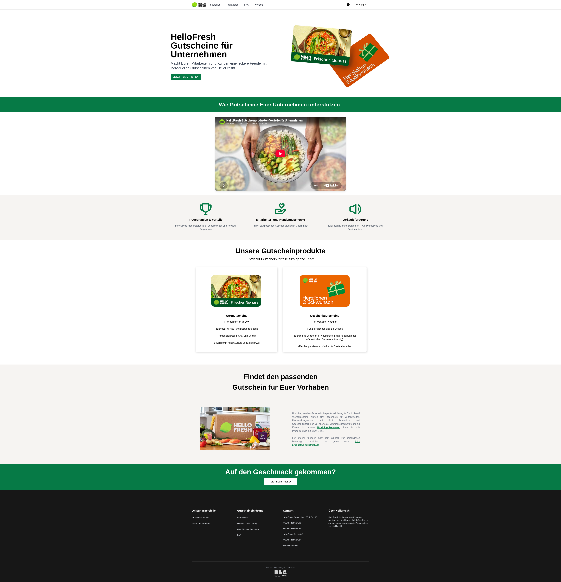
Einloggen (361, 4)
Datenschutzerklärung (247, 523)
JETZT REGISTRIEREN (186, 77)
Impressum (242, 517)
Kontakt (259, 5)
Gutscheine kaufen (200, 517)
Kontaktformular (290, 545)
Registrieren (232, 5)
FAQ (246, 5)
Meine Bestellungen (201, 523)
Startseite (215, 5)
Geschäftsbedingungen (248, 529)
